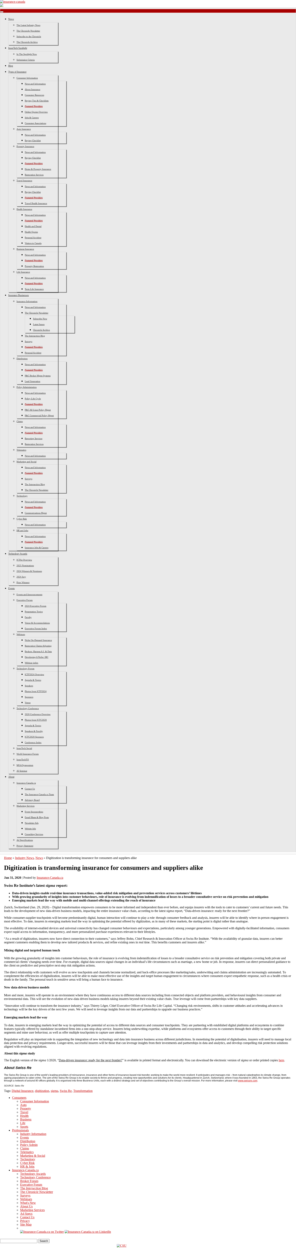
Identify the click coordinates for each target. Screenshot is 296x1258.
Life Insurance (23, 272)
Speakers (29, 685)
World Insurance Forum (28, 754)
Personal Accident (33, 237)
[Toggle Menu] (1, 11)
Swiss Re (66, 1091)
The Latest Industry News (28, 25)
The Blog (34, 1188)
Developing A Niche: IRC (36, 657)
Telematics (21, 450)
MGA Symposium (25, 765)
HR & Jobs (27, 1166)
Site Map (26, 1224)
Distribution (22, 358)
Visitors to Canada (33, 243)
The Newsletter (36, 1192)
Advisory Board (32, 800)
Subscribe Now (40, 318)
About (11, 776)
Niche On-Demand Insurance (38, 640)
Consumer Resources (34, 95)
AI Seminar (22, 771)
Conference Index (33, 742)
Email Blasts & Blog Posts (37, 817)
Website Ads (30, 828)
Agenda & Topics (33, 680)
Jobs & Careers (32, 117)
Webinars (21, 634)
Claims (20, 421)
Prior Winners (23, 582)
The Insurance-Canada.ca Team (39, 794)
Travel (24, 1112)
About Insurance (32, 89)
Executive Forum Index (36, 628)
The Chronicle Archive (27, 42)
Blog (10, 65)
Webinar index (31, 663)
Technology (22, 496)
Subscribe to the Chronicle (29, 36)
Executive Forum (25, 600)
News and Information (35, 84)
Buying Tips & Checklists (37, 100)
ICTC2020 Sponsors (34, 737)
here (281, 1060)
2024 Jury (21, 577)
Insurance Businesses (18, 295)
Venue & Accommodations (37, 623)
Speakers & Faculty (34, 731)
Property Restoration (34, 266)
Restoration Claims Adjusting (38, 646)
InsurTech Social (24, 748)
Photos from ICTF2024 (36, 691)
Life (22, 1123)
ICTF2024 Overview (34, 674)
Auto (23, 1105)
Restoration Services (34, 175)
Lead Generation (32, 381)
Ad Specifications (25, 840)
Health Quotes (31, 232)
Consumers (19, 1097)
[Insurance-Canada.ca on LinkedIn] (88, 1231)
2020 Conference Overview (38, 714)
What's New (28, 1202)
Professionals (20, 1130)
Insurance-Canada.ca (26, 783)
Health (24, 1115)
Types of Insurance (17, 71)
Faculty (28, 617)
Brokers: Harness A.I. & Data (38, 651)
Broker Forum (29, 1181)
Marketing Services (25, 806)
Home (8, 858)
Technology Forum (25, 668)
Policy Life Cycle (33, 398)
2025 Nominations (25, 565)
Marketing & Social (32, 1155)
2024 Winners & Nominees (29, 571)
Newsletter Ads (31, 823)
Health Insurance (24, 209)
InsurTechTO (23, 759)
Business (25, 1119)
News (11, 19)
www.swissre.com (247, 1080)
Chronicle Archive (41, 330)
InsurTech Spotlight (17, 48)
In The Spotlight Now (27, 54)
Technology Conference (28, 708)
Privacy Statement (25, 846)
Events (11, 588)
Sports (24, 1126)
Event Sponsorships (34, 811)
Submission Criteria (26, 60)
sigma (54, 1091)
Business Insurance (25, 249)
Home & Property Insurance (38, 169)
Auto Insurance (24, 129)
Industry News (24, 858)
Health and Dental (33, 226)
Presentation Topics (34, 611)
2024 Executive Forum (35, 606)
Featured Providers (34, 106)
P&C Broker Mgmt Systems (38, 375)
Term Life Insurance (34, 289)
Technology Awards (17, 553)
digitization (42, 1091)
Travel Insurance (24, 180)
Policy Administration (27, 387)
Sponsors (29, 697)
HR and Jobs (22, 530)
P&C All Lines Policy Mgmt (38, 410)
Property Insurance (25, 146)
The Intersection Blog (35, 336)
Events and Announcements (29, 594)
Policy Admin (29, 1144)
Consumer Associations (35, 123)
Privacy (25, 1221)
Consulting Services (34, 834)
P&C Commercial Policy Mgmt (39, 415)
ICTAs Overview (24, 560)
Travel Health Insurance (36, 203)
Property (25, 1108)
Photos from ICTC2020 (36, 720)
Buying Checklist (33, 140)
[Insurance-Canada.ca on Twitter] (42, 1231)
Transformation (83, 1091)
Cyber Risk (22, 519)
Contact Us (30, 789)
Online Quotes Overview (36, 112)
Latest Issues (39, 324)
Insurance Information (27, 301)
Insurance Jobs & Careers (36, 547)
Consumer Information (27, 78)
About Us (26, 1206)
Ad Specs (26, 1213)
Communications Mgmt (36, 513)
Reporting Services (33, 438)
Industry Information (33, 1134)
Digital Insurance (22, 1091)
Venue (28, 702)
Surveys (28, 341)
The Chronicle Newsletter (28, 31)
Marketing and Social (26, 461)
